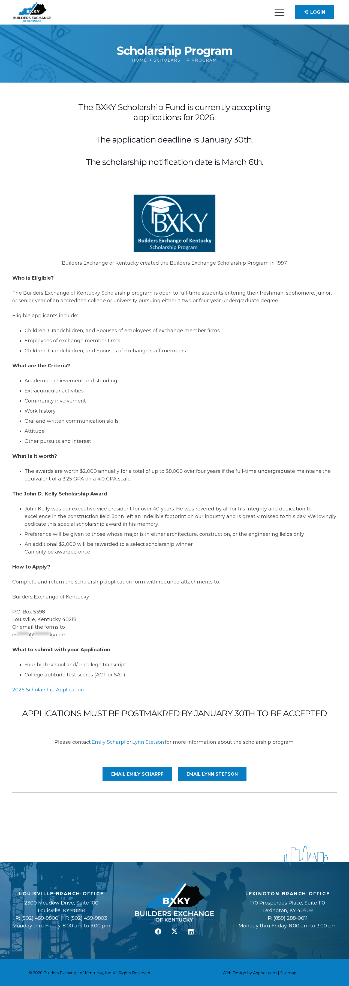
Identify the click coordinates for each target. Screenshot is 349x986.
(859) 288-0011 (290, 918)
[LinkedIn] (191, 931)
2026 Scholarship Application (48, 690)
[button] (279, 12)
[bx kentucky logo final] (32, 12)
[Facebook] (158, 931)
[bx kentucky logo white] (174, 902)
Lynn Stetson (148, 742)
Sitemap (288, 972)
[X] (174, 931)
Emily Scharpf (109, 742)
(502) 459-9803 (88, 918)
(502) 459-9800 (39, 918)
